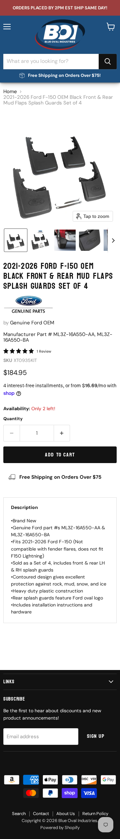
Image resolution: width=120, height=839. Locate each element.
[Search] (108, 61)
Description (24, 507)
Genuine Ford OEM (32, 322)
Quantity (13, 418)
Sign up (96, 736)
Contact (41, 813)
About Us (65, 813)
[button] (15, 240)
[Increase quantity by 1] (62, 433)
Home (10, 91)
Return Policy (95, 813)
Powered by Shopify (60, 827)
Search (19, 813)
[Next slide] (113, 240)
